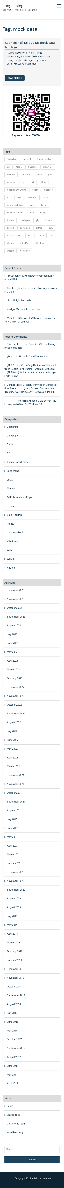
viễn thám (40, 243)
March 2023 (13, 669)
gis (24, 182)
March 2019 (13, 942)
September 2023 (16, 616)
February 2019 (15, 951)
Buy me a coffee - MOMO (26, 135)
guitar (35, 190)
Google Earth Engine (16, 190)
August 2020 (14, 898)
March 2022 (13, 766)
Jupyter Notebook (15, 205)
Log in (10, 1106)
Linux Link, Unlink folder (19, 300)
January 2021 (14, 863)
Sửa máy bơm (14, 344)
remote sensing (14, 235)
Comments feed (16, 1123)
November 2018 (15, 977)
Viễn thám (12, 541)
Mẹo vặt (11, 488)
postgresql (25, 228)
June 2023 (12, 643)
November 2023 (15, 599)
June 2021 (12, 828)
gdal (50, 174)
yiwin (9, 356)
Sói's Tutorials (14, 515)
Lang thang (13, 471)
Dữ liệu (10, 444)
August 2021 (14, 810)
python (39, 228)
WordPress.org (15, 1132)
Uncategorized (15, 532)
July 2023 (12, 634)
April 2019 (12, 933)
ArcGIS (19, 167)
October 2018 (14, 986)
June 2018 (12, 1021)
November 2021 (15, 784)
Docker (39, 174)
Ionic (9, 197)
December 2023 (15, 590)
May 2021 (12, 837)
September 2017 (16, 1048)
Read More (14, 78)
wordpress (25, 251)
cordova (11, 174)
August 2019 (14, 907)
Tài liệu (18, 60)
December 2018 (15, 969)
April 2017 (12, 1083)
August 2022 (14, 722)
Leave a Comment (27, 63)
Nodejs (10, 220)
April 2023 (12, 660)
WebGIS (11, 559)
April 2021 (12, 845)
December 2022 (15, 687)
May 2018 (12, 1030)
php (37, 220)
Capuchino (12, 426)
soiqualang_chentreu (18, 56)
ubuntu (10, 243)
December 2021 (15, 775)
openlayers (25, 220)
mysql (42, 213)
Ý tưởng (11, 567)
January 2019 (14, 960)
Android (27, 159)
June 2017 (12, 1066)
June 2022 (12, 740)
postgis (10, 228)
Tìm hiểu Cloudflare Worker (33, 356)
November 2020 (15, 881)
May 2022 (12, 748)
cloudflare (48, 167)
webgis (10, 251)
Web (9, 550)
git (33, 182)
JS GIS (45, 197)
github (43, 182)
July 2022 (12, 731)
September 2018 (16, 995)
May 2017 (12, 1074)
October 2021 (14, 792)
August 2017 (14, 1057)
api (37, 60)
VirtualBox (24, 243)
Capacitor (32, 167)
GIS (9, 453)
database (25, 174)
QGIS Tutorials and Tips (19, 497)
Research (12, 506)
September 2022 (16, 713)
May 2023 (12, 652)
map (32, 213)
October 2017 (14, 1039)
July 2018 (12, 1013)
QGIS (50, 228)
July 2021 (12, 819)
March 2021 (13, 854)
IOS (19, 197)
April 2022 (12, 757)
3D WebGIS (12, 159)
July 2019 (12, 916)
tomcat (40, 235)
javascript (31, 197)
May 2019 (12, 925)
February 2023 (15, 678)
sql (29, 235)
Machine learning (15, 213)
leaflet (32, 205)
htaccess (48, 190)
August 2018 (14, 1004)
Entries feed (13, 1114)
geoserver (12, 182)
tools (52, 235)
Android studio (44, 159)
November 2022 (15, 696)
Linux (43, 205)
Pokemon (49, 220)
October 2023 (14, 608)
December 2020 (15, 872)
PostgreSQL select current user (24, 309)
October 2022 (14, 704)
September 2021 (16, 801)
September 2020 (16, 889)
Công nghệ (12, 435)
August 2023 (14, 625)
